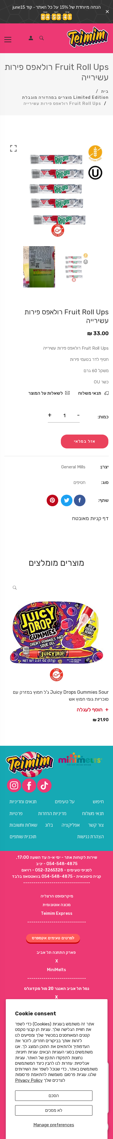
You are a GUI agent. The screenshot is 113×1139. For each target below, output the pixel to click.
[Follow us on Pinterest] (52, 500)
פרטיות (16, 813)
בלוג (49, 825)
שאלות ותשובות (23, 825)
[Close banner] (107, 11)
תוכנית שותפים (23, 836)
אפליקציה (70, 825)
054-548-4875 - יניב (56, 863)
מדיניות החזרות (52, 813)
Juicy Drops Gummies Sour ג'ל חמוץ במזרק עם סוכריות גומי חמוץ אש (61, 695)
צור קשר (96, 825)
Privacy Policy (29, 1080)
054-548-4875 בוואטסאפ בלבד (42, 876)
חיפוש (98, 801)
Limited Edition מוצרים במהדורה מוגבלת (65, 97)
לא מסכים (53, 1110)
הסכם (54, 1095)
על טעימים (64, 801)
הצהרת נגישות (90, 836)
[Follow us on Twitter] (66, 500)
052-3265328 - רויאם (42, 870)
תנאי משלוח (90, 393)
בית (105, 91)
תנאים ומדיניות (23, 801)
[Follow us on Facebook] (79, 500)
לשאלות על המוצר (45, 393)
